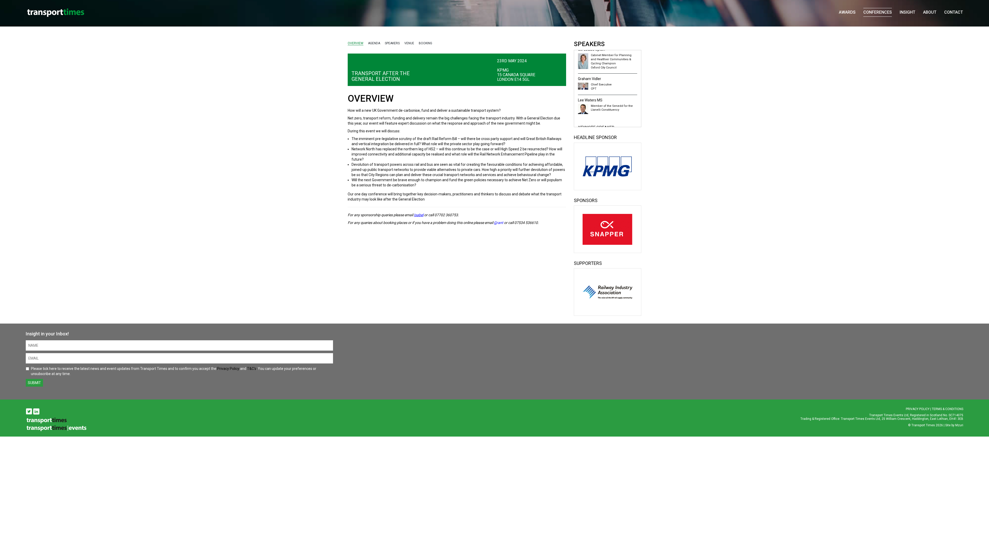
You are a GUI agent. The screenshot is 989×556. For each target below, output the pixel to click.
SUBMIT (34, 383)
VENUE (409, 43)
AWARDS (847, 12)
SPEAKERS (392, 43)
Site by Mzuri (954, 425)
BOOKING (425, 43)
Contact (953, 12)
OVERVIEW (355, 43)
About (929, 12)
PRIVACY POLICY (918, 409)
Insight (907, 12)
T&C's (251, 369)
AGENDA (374, 43)
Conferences (877, 12)
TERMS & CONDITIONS (947, 409)
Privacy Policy (228, 369)
